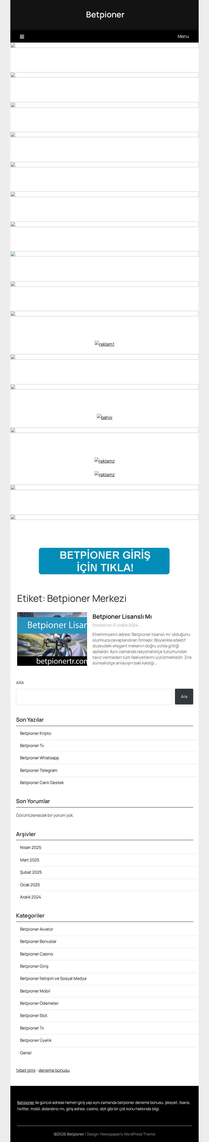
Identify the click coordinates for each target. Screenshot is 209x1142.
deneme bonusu (54, 1070)
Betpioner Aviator (36, 929)
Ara (20, 682)
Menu (183, 36)
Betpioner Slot (33, 1015)
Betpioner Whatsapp (39, 758)
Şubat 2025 (31, 872)
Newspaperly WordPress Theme (127, 1134)
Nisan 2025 (30, 847)
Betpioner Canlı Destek (42, 782)
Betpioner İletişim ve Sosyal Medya (53, 978)
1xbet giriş (25, 1070)
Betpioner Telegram (38, 770)
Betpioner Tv (32, 745)
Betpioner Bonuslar (38, 941)
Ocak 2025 (30, 885)
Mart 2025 (29, 860)
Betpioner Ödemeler (39, 1003)
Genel (26, 1053)
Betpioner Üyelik (35, 1040)
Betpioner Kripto (35, 733)
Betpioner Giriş (34, 966)
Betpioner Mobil (35, 991)
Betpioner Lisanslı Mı (122, 616)
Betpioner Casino (36, 954)
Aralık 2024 (30, 897)
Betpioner (105, 14)
